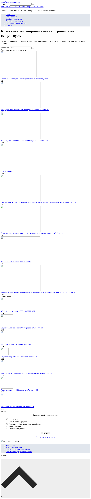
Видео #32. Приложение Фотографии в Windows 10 (22, 328)
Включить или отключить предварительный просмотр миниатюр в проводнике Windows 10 (38, 292)
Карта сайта (10, 445)
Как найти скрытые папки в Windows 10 (17, 407)
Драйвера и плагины (14, 19)
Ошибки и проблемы (14, 21)
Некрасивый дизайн (17, 429)
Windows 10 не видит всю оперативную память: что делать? (25, 79)
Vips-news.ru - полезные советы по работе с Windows (22, 7)
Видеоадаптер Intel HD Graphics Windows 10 (19, 357)
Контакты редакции (14, 447)
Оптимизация (11, 17)
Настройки (10, 15)
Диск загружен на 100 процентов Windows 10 (19, 390)
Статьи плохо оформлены (19, 422)
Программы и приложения (16, 23)
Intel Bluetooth (6, 171)
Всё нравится (14, 419)
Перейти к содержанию (10, 2)
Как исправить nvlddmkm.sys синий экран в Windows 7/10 (24, 141)
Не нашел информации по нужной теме (25, 424)
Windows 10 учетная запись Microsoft (16, 344)
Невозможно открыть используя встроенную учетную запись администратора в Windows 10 (38, 202)
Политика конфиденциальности (19, 452)
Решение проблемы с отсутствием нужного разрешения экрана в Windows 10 (32, 233)
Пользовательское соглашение (18, 450)
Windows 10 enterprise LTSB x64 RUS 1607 (18, 311)
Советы (9, 25)
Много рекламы (15, 426)
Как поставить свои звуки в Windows (16, 262)
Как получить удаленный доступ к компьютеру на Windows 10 (26, 373)
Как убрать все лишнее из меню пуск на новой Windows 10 (25, 110)
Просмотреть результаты (45, 437)
